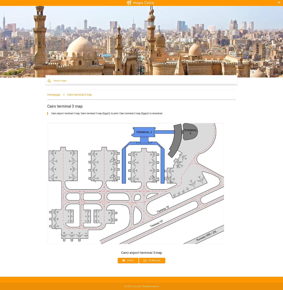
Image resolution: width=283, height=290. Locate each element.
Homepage (53, 94)
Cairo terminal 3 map (79, 94)
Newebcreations (150, 286)
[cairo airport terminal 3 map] (135, 245)
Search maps (60, 80)
